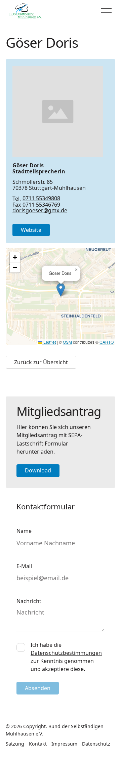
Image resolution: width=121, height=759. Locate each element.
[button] (106, 11)
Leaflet (49, 342)
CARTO (106, 342)
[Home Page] (25, 11)
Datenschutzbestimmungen (66, 653)
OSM (67, 342)
